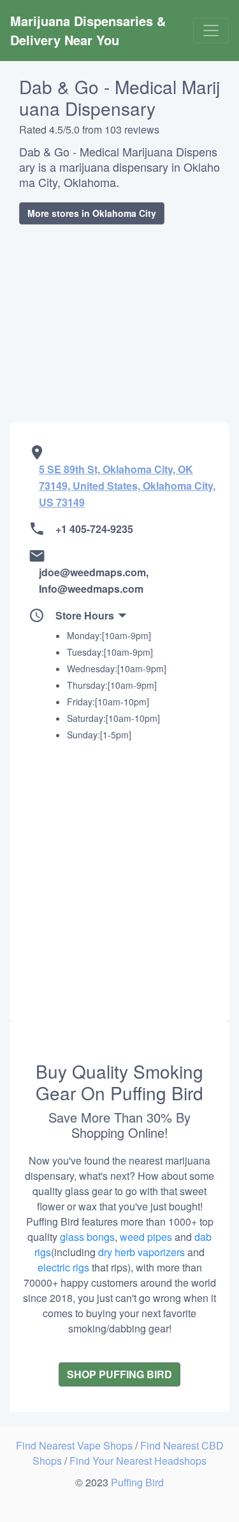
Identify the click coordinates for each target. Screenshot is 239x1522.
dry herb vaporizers (141, 1252)
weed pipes (146, 1236)
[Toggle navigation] (211, 30)
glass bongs (87, 1236)
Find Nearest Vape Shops (75, 1445)
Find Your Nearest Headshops (137, 1460)
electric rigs (63, 1267)
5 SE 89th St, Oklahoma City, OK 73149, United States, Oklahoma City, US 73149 (127, 485)
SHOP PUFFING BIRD (119, 1374)
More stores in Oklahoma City (91, 213)
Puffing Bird (137, 1482)
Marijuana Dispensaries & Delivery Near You (90, 30)
